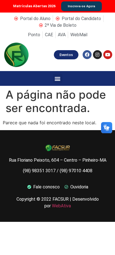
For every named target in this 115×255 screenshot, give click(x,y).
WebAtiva (61, 205)
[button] (57, 78)
